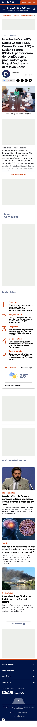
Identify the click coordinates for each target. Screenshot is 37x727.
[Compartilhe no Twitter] (22, 80)
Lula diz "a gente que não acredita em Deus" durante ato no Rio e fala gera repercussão (21, 320)
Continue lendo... (18, 174)
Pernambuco (7, 15)
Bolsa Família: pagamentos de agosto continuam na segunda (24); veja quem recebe (21, 332)
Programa (13, 327)
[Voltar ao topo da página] (18, 701)
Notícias (13, 35)
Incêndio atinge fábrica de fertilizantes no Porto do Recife (16, 599)
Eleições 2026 (15, 314)
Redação (15, 73)
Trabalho (13, 302)
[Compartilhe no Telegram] (30, 80)
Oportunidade (15, 351)
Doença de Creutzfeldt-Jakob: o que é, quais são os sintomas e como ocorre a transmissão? (18, 549)
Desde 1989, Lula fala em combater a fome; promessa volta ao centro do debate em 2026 (18, 500)
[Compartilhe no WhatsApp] (26, 80)
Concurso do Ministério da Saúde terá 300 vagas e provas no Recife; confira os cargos (21, 356)
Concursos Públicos (27, 15)
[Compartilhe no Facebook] (18, 80)
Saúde (5, 543)
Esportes (16, 15)
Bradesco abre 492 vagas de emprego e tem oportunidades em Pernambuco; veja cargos (21, 307)
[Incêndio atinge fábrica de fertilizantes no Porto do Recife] (18, 578)
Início (4, 35)
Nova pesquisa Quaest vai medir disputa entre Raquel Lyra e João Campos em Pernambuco (21, 344)
